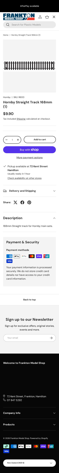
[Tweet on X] (15, 202)
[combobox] (29, 24)
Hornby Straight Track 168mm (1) (25, 35)
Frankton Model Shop (19, 438)
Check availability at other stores (25, 178)
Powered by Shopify (39, 438)
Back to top (29, 299)
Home (5, 35)
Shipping (21, 118)
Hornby (7, 97)
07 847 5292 (14, 400)
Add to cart (40, 139)
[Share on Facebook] (22, 202)
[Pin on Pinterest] (29, 202)
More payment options (30, 157)
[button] (47, 16)
